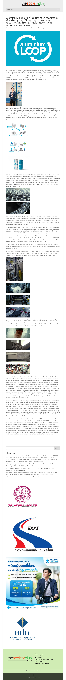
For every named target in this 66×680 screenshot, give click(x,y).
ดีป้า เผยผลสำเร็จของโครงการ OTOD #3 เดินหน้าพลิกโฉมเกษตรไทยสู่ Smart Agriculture (28, 477)
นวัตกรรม (28, 28)
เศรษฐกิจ (43, 28)
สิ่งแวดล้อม (37, 28)
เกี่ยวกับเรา (32, 671)
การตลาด (22, 28)
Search (57, 448)
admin (9, 28)
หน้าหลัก (25, 671)
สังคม (32, 28)
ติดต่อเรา (39, 671)
